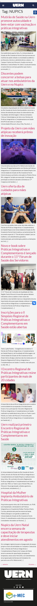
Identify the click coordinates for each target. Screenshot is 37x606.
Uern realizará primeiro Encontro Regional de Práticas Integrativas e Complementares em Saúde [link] (16, 432)
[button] (3, 5)
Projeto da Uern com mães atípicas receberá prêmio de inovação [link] (18, 131)
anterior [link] (4, 564)
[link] (18, 5)
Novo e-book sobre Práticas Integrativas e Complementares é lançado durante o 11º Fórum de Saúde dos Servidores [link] (18, 253)
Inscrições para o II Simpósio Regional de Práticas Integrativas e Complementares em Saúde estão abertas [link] (15, 320)
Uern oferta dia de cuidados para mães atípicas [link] (13, 189)
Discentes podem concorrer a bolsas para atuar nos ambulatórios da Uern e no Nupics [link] (18, 79)
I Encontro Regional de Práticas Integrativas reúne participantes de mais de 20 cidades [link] (18, 374)
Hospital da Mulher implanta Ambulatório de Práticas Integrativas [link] (17, 496)
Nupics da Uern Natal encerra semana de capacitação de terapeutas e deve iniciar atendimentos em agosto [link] (18, 532)
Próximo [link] (32, 564)
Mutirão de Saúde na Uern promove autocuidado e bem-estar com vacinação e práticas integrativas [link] (18, 22)
